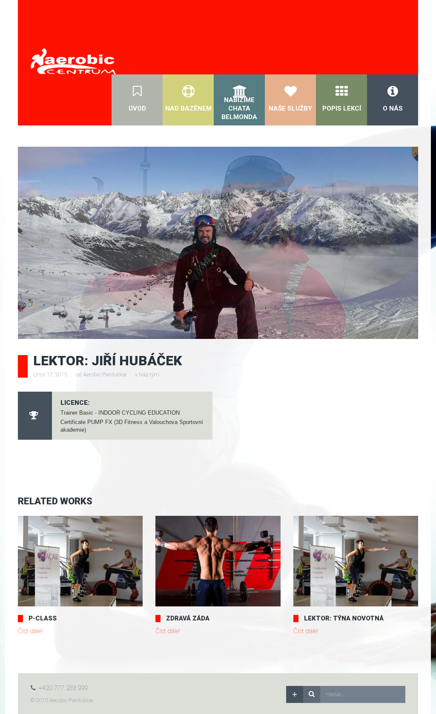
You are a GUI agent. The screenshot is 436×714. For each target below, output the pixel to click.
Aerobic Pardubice (104, 374)
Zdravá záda (187, 618)
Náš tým (149, 374)
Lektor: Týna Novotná (344, 618)
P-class (43, 618)
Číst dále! (30, 631)
